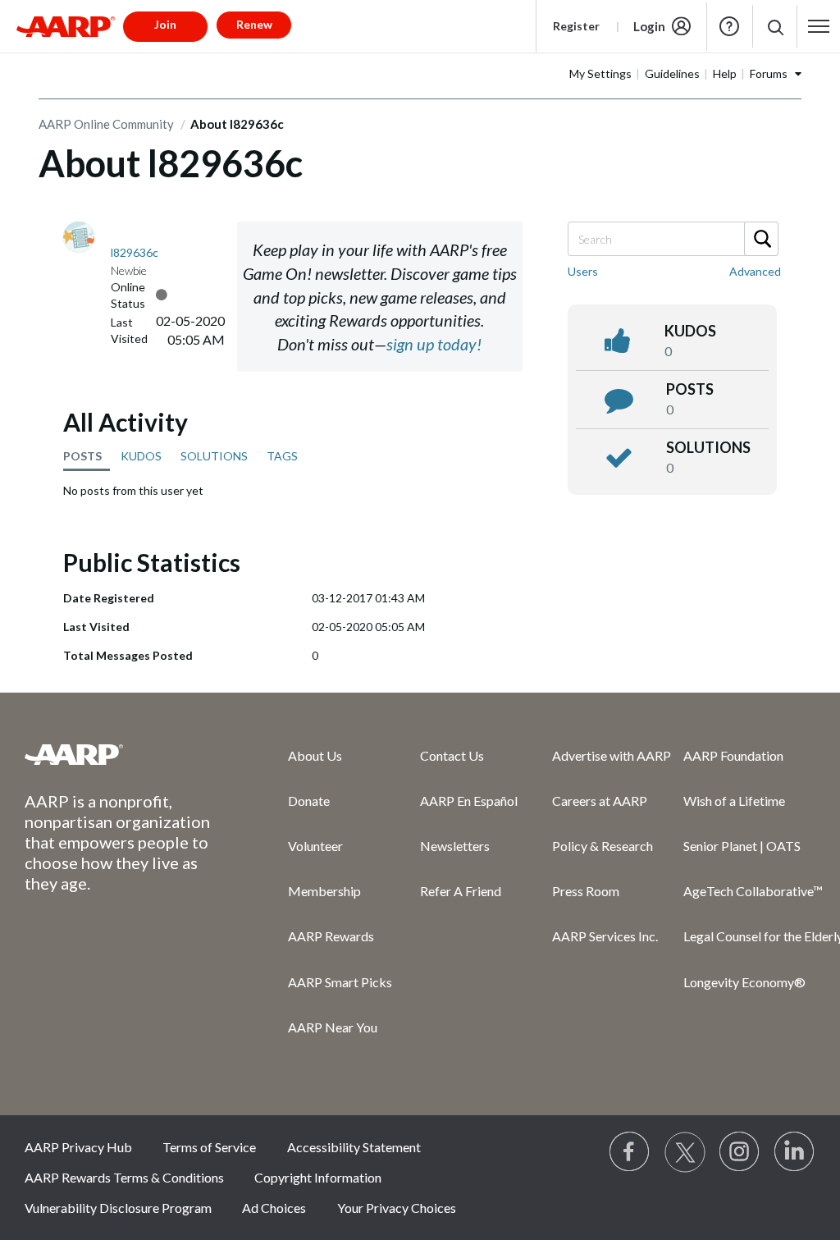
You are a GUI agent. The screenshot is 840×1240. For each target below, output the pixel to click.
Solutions (708, 447)
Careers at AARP (599, 800)
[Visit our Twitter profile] (684, 1152)
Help (729, 26)
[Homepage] (65, 26)
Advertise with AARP (611, 755)
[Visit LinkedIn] (794, 1152)
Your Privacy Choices (396, 1207)
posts (690, 389)
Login (649, 26)
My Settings (600, 73)
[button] (775, 26)
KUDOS (141, 456)
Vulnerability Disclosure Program (118, 1207)
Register (576, 26)
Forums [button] (769, 73)
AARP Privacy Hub (78, 1147)
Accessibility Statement (354, 1147)
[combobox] (672, 239)
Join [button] (165, 24)
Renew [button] (254, 24)
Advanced (755, 271)
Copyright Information (317, 1177)
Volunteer (315, 845)
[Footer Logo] (123, 754)
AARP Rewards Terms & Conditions (124, 1177)
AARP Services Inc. (605, 936)
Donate (309, 800)
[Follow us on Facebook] (630, 1152)
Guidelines (672, 73)
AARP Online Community (106, 124)
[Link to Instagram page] (739, 1152)
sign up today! (434, 344)
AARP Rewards (331, 936)
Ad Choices (274, 1207)
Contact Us (452, 755)
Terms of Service (209, 1147)
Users (583, 271)
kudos (690, 331)
